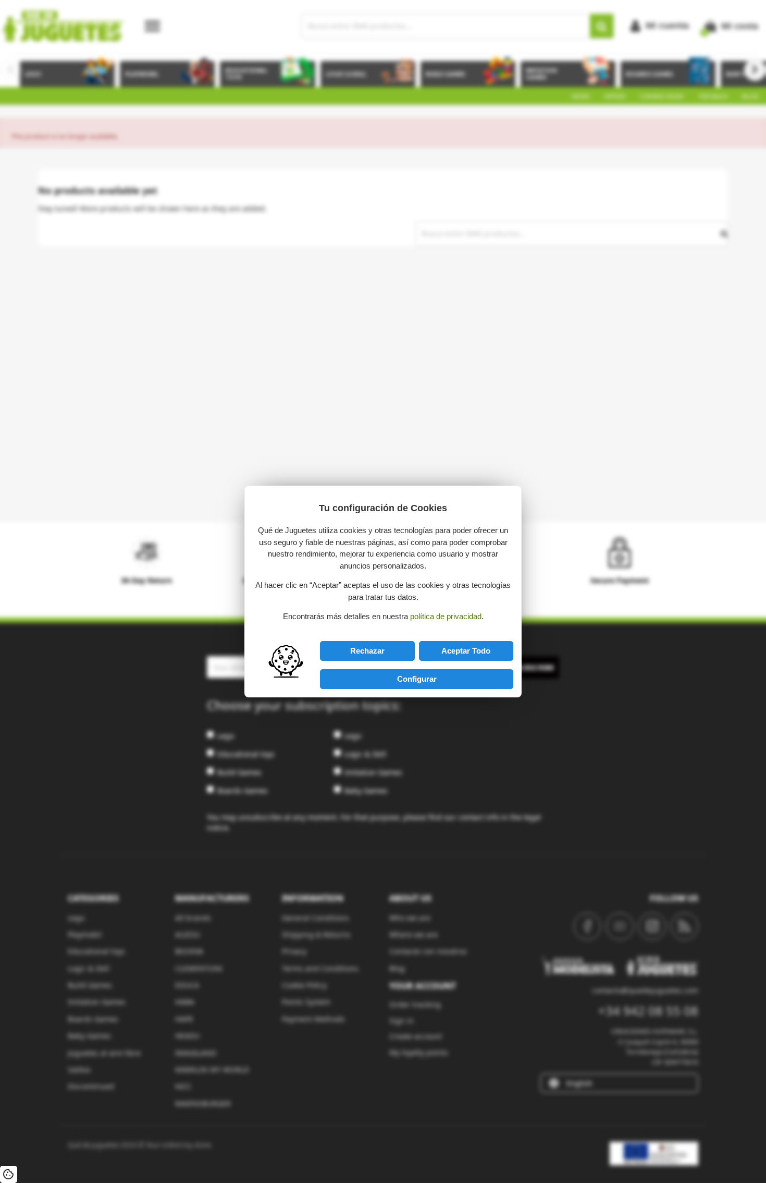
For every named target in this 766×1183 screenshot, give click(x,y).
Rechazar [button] (367, 650)
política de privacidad (445, 616)
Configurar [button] (417, 678)
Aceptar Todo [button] (465, 650)
